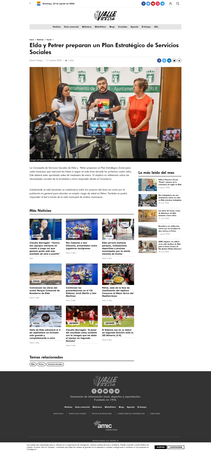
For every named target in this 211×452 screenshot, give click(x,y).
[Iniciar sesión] (170, 3)
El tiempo (146, 27)
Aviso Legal (58, 414)
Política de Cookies (77, 414)
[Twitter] (148, 3)
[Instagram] (158, 3)
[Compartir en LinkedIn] (169, 60)
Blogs (112, 27)
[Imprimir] (179, 60)
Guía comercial (71, 27)
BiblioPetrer (100, 27)
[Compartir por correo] (174, 60)
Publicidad (155, 414)
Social (109, 236)
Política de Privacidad (102, 414)
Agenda (134, 27)
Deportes (37, 236)
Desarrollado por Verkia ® (106, 440)
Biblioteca (86, 27)
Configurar (176, 447)
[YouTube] (153, 3)
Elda (33, 364)
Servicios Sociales (55, 364)
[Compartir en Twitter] (164, 60)
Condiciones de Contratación (131, 414)
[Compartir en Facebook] (159, 60)
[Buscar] (177, 3)
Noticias (57, 27)
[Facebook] (143, 3)
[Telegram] (162, 3)
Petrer (41, 364)
